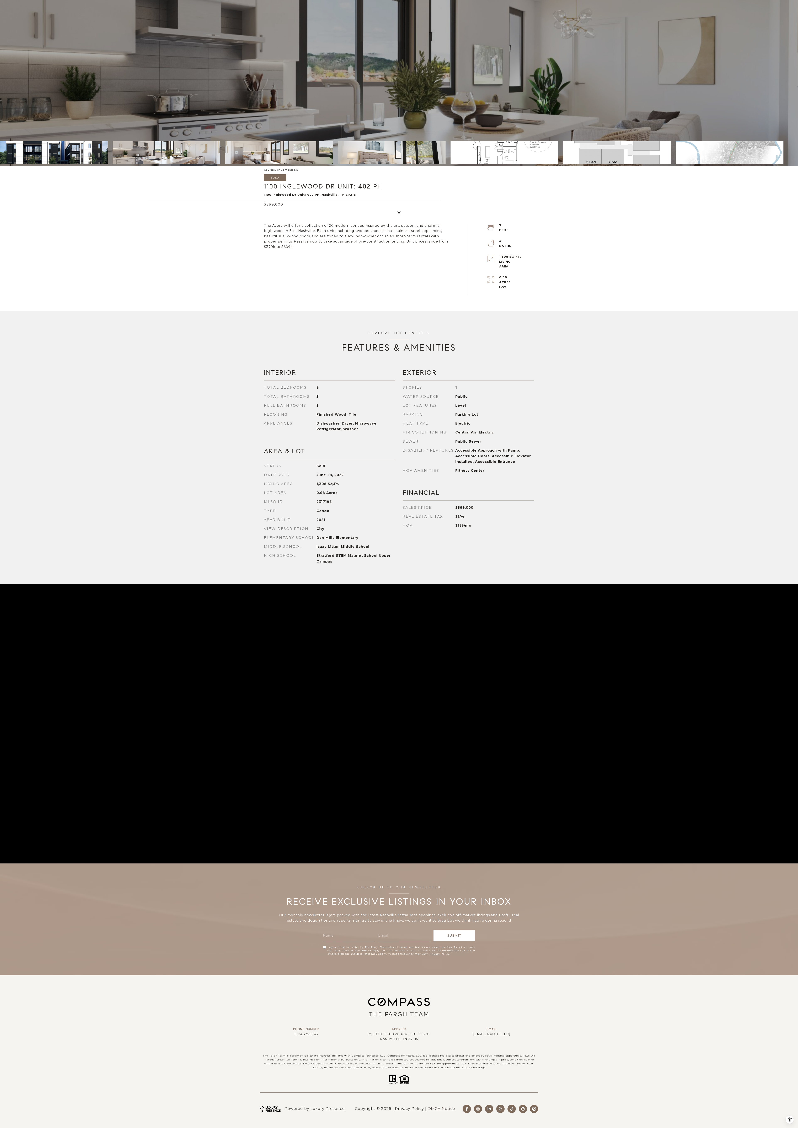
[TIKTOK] (511, 1109)
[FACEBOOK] (467, 1109)
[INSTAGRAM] (478, 1109)
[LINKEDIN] (489, 1109)
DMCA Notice (441, 1108)
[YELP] (500, 1109)
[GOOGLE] (523, 1109)
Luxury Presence (327, 1108)
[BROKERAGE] (534, 1109)
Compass (393, 1055)
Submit (454, 935)
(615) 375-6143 (306, 1034)
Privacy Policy (439, 953)
